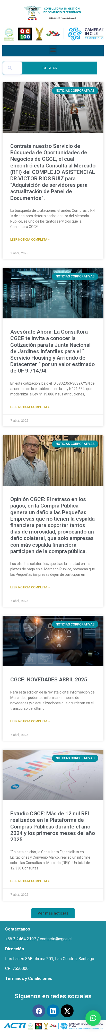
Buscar (49, 68)
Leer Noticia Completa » (30, 239)
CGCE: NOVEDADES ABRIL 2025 (49, 679)
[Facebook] (38, 1010)
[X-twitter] (67, 1010)
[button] (53, 49)
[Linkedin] (53, 1010)
